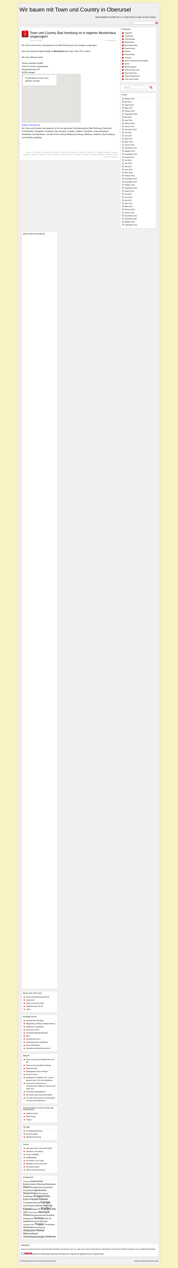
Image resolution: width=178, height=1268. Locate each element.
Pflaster (27, 1215)
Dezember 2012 (131, 216)
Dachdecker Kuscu (33, 1039)
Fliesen (43, 1199)
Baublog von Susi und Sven (36, 1164)
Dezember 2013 (131, 179)
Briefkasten (51, 1184)
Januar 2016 (129, 126)
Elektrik (127, 51)
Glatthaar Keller (32, 1113)
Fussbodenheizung (31, 1203)
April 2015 (128, 139)
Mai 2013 (128, 200)
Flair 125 (106, 157)
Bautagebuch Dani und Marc (37, 1071)
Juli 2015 (128, 133)
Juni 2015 (128, 136)
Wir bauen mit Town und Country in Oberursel (75, 10)
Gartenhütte (28, 1206)
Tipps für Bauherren (132, 76)
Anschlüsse (129, 36)
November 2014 (131, 148)
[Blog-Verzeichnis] (26, 1254)
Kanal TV (36, 1209)
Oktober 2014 (130, 151)
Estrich (26, 1199)
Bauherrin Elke (31, 1068)
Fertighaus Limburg (52, 154)
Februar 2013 (130, 210)
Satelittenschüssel (31, 1221)
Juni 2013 (128, 197)
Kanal (27, 1209)
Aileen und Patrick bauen (35, 1170)
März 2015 (129, 142)
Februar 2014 (130, 176)
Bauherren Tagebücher (70, 1254)
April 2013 (128, 203)
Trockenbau (49, 1224)
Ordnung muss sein (132, 70)
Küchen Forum (31, 1075)
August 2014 (129, 157)
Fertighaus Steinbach (97, 154)
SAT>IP (48, 1219)
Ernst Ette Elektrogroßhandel (37, 1033)
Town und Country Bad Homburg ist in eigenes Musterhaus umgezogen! (73, 34)
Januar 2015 (129, 145)
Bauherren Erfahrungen (41, 1254)
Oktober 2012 (130, 222)
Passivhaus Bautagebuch (35, 1092)
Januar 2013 (129, 213)
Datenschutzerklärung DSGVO (37, 997)
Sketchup (43, 1221)
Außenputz (26, 1181)
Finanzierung (130, 54)
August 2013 (129, 191)
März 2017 (129, 108)
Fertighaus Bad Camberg (51, 152)
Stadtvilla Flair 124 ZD (34, 1006)
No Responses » (111, 40)
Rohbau (39, 1218)
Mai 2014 (128, 167)
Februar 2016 (130, 123)
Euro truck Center (32, 1030)
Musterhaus (114, 157)
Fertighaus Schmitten (82, 154)
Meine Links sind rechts (35, 1003)
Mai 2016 (128, 117)
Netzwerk (44, 1211)
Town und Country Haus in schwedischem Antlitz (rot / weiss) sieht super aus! (40, 1086)
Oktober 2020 (130, 99)
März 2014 (129, 173)
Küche (127, 64)
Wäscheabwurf (30, 1233)
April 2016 (128, 120)
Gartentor (38, 1206)
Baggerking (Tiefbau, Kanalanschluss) (40, 1024)
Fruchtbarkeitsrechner (34, 1131)
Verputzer (29, 1230)
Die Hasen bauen (32, 1167)
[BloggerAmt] (87, 1254)
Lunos (30, 1212)
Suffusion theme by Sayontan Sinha (146, 1261)
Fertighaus (38, 152)
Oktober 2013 (130, 185)
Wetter (40, 1230)
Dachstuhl (48, 1187)
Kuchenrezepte (32, 1134)
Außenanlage (130, 39)
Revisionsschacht (38, 1215)
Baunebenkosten (131, 45)
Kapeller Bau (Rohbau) (35, 1021)
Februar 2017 (130, 111)
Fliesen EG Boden (33, 1045)
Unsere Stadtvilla (32, 1155)
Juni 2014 (128, 163)
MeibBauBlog (31, 1158)
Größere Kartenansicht (31, 125)
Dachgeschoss (36, 1187)
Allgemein (128, 33)
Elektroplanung (43, 1193)
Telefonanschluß (28, 1224)
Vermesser (28, 1227)
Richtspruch (28, 1219)
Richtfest (50, 1215)
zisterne (50, 1236)
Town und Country (36, 40)
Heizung (128, 58)
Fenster (34, 1199)
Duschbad (27, 1190)
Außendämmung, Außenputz (37, 1042)
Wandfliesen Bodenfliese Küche (38, 1048)
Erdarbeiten (28, 1196)
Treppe (29, 1120)
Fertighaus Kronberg (38, 154)
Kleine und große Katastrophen (136, 61)
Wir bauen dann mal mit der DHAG (39, 1095)
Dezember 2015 (131, 130)
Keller (46, 1208)
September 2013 (131, 188)
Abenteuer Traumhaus (34, 1151)
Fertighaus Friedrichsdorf (86, 152)
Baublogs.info (56, 1254)
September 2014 (131, 154)
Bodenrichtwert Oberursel (34, 1184)
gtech (28, 1036)
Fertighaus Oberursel (66, 154)
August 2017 (129, 105)
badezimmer (37, 1181)
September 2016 (131, 114)
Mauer (36, 1212)
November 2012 (131, 219)
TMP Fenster (31, 1117)
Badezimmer (129, 42)
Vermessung (39, 1227)
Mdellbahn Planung (33, 1137)
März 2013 (129, 206)
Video (28, 1009)
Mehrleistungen (130, 67)
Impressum (30, 1000)
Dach (26, 1187)
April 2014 (128, 170)
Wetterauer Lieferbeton (35, 1027)
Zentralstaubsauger (34, 1236)
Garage (45, 1202)
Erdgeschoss (42, 1196)
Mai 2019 (128, 102)
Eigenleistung (130, 48)
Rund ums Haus (131, 73)
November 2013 (131, 182)
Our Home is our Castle (35, 1161)
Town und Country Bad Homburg (38, 1065)
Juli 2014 (128, 160)
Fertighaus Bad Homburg (68, 152)
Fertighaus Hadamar (103, 152)
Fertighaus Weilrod (111, 154)
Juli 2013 (128, 194)
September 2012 (131, 225)
